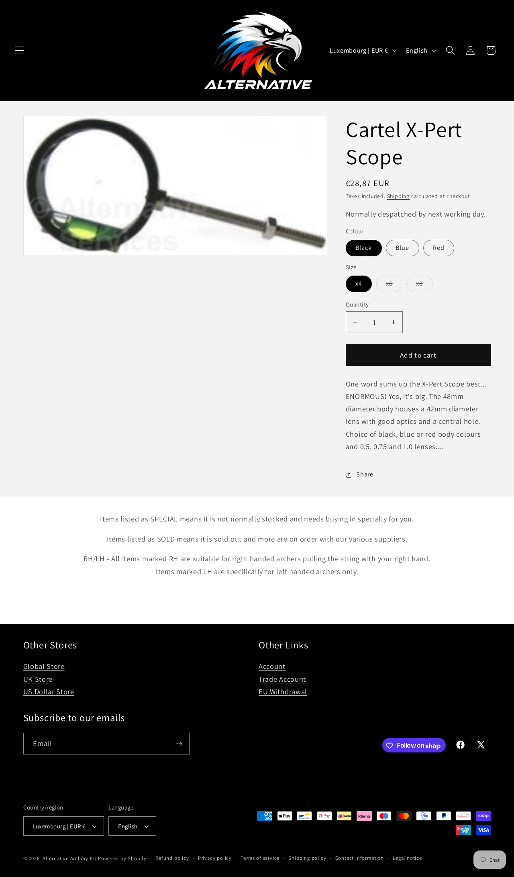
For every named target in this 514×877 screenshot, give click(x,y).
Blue (403, 248)
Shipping (398, 196)
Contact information (359, 858)
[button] (19, 50)
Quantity (357, 304)
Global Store (44, 666)
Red (439, 248)
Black (363, 248)
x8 (424, 285)
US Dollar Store (48, 691)
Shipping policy (307, 858)
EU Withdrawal (283, 691)
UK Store (38, 678)
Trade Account (282, 678)
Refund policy (172, 858)
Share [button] (364, 474)
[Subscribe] (179, 744)
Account (272, 666)
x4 (358, 284)
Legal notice (407, 858)
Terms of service (260, 858)
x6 (394, 285)
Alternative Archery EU (70, 858)
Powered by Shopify (122, 858)
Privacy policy (215, 858)
